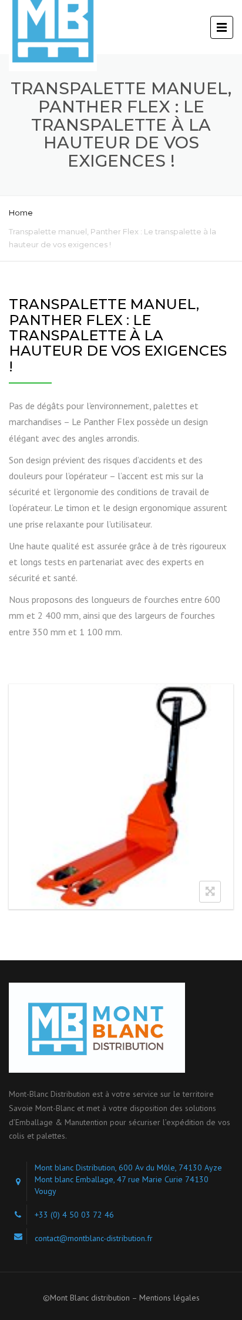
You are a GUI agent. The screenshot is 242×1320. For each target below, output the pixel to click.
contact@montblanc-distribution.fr (94, 1238)
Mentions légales (169, 1297)
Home (21, 212)
